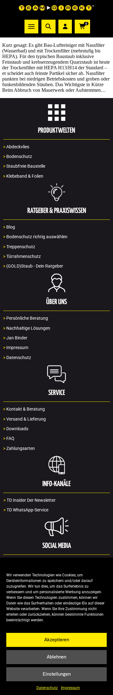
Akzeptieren (56, 640)
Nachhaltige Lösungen (26, 328)
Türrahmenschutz (22, 256)
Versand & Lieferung (24, 419)
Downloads (15, 428)
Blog (9, 227)
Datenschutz (47, 688)
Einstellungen (57, 674)
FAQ (8, 438)
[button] (31, 26)
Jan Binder (15, 338)
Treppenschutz (19, 246)
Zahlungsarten (19, 448)
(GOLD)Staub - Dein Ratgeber (33, 266)
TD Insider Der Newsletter (29, 500)
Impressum (70, 688)
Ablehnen (56, 657)
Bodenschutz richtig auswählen (35, 236)
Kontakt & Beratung (24, 409)
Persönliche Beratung (25, 318)
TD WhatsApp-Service (25, 510)
